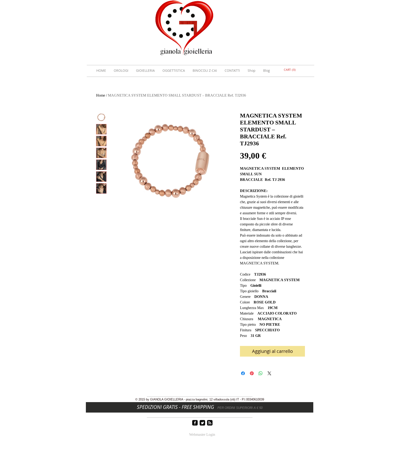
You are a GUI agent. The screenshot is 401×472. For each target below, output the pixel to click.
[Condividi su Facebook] (243, 373)
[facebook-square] (195, 423)
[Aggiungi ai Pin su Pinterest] (252, 373)
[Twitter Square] (202, 423)
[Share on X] (269, 373)
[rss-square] (210, 423)
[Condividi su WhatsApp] (260, 373)
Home (100, 95)
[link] (290, 70)
